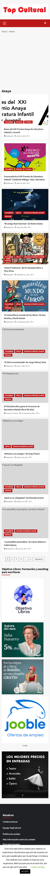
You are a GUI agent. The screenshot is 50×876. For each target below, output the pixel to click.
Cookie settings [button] (37, 867)
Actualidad (9, 122)
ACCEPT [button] (25, 871)
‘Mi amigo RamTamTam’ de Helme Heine (23, 223)
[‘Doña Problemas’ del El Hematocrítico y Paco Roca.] (25, 248)
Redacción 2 (10, 549)
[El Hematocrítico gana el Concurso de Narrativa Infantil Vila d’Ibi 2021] (25, 387)
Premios (28, 122)
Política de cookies (11, 834)
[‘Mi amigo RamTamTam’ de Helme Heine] (25, 204)
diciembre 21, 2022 (23, 275)
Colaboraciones (10, 821)
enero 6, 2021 (22, 549)
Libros (18, 213)
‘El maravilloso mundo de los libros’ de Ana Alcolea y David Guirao (24, 317)
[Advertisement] (25, 61)
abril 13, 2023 (21, 136)
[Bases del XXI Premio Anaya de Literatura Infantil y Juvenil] (25, 110)
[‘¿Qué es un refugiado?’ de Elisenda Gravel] (25, 478)
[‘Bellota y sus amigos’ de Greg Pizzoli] (25, 434)
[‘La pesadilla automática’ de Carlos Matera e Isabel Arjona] (25, 522)
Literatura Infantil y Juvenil (34, 213)
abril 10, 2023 (21, 183)
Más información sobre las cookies (19, 839)
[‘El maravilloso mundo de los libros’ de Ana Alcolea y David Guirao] (25, 295)
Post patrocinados (11, 844)
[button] (4, 22)
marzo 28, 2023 (22, 227)
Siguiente (39, 559)
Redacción (9, 136)
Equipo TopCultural (12, 828)
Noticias (19, 122)
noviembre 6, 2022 (23, 322)
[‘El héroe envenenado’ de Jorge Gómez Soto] (25, 343)
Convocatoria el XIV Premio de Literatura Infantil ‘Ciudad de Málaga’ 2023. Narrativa (24, 178)
